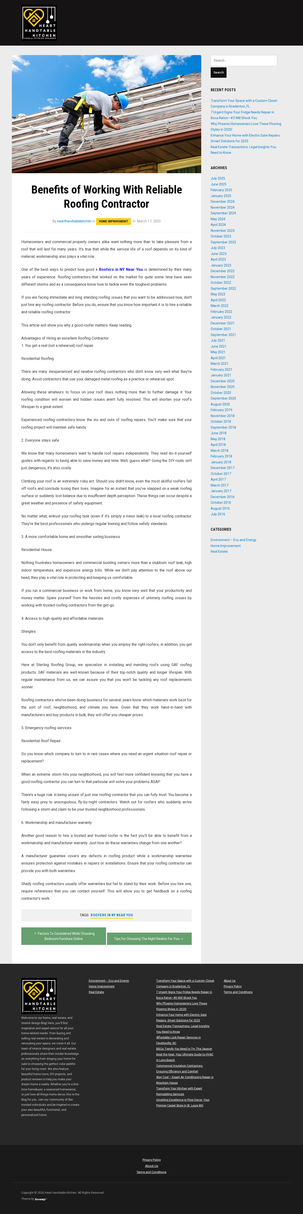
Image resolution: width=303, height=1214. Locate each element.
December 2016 (223, 497)
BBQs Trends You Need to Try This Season (184, 1048)
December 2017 (223, 468)
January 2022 (221, 317)
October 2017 (221, 474)
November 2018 (223, 416)
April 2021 (218, 358)
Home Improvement (113, 221)
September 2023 (223, 242)
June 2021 (219, 346)
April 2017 (218, 479)
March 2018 (219, 450)
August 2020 (220, 404)
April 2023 (218, 259)
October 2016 (221, 502)
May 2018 (218, 439)
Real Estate (219, 551)
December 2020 (223, 381)
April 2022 (218, 300)
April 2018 (218, 445)
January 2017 (221, 491)
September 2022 (223, 288)
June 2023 (219, 254)
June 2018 (219, 433)
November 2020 (223, 387)
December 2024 (223, 201)
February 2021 (221, 369)
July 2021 (218, 340)
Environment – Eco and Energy (233, 540)
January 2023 (221, 265)
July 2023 (218, 248)
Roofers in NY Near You (112, 915)
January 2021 (221, 375)
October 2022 (221, 282)
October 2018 (221, 421)
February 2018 (221, 456)
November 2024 (223, 207)
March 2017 (219, 485)
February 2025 (221, 190)
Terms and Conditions (238, 992)
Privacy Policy (233, 986)
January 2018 (221, 462)
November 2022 (223, 277)
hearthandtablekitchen (74, 221)
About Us (230, 980)
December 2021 (223, 323)
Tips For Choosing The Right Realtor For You (146, 939)
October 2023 (221, 236)
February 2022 (221, 312)
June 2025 (219, 184)
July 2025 (218, 178)
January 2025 (221, 196)
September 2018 (223, 427)
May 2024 (218, 219)
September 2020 (223, 398)
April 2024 (218, 225)
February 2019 (221, 410)
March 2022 (219, 306)
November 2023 (223, 230)
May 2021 (218, 352)
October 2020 (221, 393)
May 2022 (218, 294)
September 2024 (223, 213)
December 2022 (223, 271)
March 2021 (219, 364)
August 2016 (220, 508)
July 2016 (218, 514)
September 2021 (223, 335)
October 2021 (221, 329)
